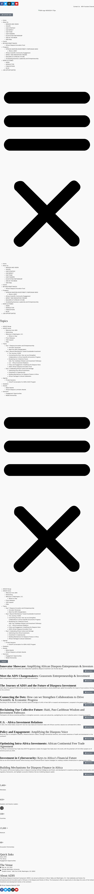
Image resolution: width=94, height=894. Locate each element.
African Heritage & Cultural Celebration (20, 376)
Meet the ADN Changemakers (17, 349)
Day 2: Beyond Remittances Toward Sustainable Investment (23, 351)
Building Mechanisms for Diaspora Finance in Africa (24, 374)
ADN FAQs (9, 39)
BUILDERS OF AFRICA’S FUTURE (15, 56)
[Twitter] (5, 4)
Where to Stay (13, 336)
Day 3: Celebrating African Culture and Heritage (19, 368)
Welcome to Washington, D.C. (14, 334)
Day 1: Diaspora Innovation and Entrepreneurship (20, 345)
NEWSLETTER (10, 64)
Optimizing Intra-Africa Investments (19, 370)
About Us (5, 22)
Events (5, 41)
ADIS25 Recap (7, 326)
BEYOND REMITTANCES (10, 43)
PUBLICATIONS (10, 66)
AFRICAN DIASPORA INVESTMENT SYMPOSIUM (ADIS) (22, 49)
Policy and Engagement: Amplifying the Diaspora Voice (25, 364)
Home (4, 20)
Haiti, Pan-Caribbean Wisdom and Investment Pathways (42, 711)
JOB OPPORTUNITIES (9, 70)
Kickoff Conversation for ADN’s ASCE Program (22, 382)
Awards (5, 386)
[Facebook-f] (2, 4)
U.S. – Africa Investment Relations (18, 363)
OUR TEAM (9, 32)
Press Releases (10, 338)
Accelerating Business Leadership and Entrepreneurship (22, 58)
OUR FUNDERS (10, 33)
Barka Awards (10, 387)
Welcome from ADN (11, 330)
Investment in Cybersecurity (17, 372)
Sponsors (5, 391)
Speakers (5, 384)
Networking (9, 332)
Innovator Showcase (15, 347)
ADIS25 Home (7, 328)
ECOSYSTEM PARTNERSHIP (14, 35)
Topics (5, 343)
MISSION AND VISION (12, 24)
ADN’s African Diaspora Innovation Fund (20, 366)
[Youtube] (16, 4)
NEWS (8, 62)
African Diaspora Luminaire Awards (16, 389)
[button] (47, 166)
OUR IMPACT (9, 30)
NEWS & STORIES (8, 60)
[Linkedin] (13, 4)
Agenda (5, 378)
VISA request (9, 340)
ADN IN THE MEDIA (11, 37)
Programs (6, 47)
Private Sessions (11, 380)
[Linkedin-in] (9, 890)
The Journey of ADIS (15, 353)
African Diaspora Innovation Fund (15, 45)
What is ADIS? (13, 51)
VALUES (8, 26)
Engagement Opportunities (14, 393)
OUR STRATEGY (10, 28)
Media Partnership (11, 395)
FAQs (7, 342)
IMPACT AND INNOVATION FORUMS (16, 54)
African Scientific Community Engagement (18, 53)
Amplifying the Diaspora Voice (34, 732)
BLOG (7, 68)
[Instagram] (9, 4)
